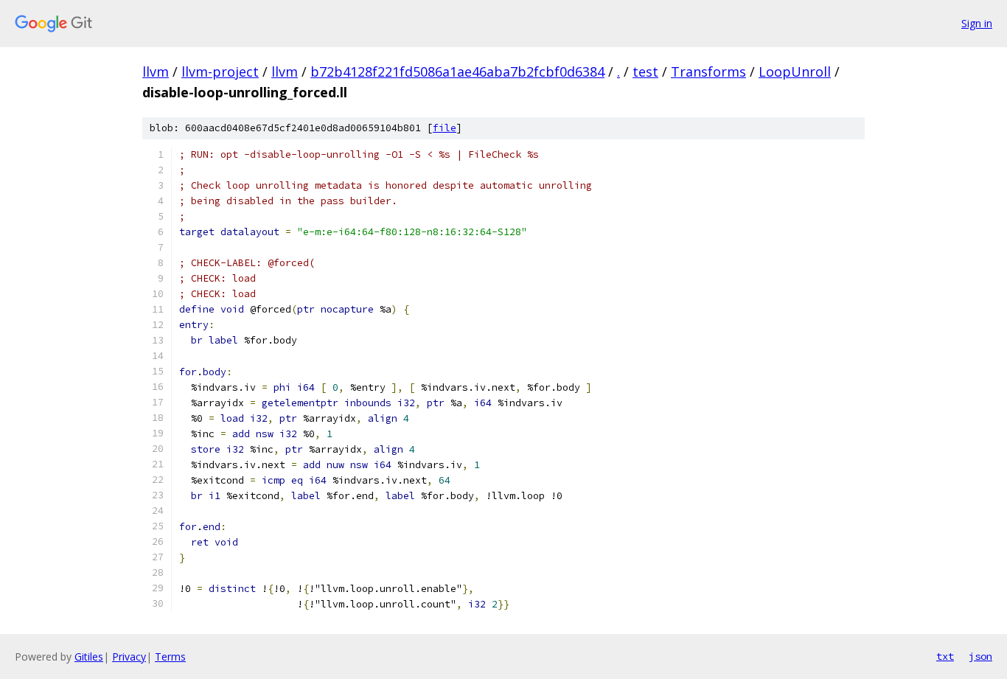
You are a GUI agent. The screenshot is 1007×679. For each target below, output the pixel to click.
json (980, 656)
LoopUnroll (795, 71)
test (645, 71)
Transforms (708, 71)
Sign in (976, 23)
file (444, 128)
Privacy (129, 657)
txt (945, 656)
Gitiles (88, 657)
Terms (170, 657)
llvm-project (220, 71)
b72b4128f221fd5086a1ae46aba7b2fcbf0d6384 (457, 71)
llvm (155, 71)
